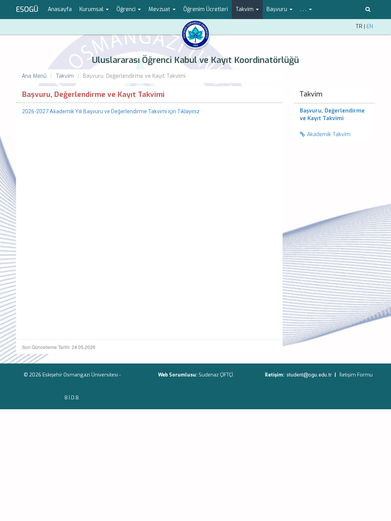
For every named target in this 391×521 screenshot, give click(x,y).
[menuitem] (334, 114)
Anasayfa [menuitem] (60, 9)
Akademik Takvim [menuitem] (329, 134)
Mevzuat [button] (160, 9)
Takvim (65, 76)
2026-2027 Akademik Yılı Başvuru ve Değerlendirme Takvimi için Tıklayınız (111, 111)
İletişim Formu (356, 374)
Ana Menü (34, 76)
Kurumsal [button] (92, 9)
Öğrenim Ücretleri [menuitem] (205, 9)
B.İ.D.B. (72, 397)
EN (370, 26)
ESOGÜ (27, 9)
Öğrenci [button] (126, 9)
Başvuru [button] (278, 9)
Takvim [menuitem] (310, 94)
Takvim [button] (245, 9)
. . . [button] (304, 9)
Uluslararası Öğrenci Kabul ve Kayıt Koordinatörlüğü (195, 60)
